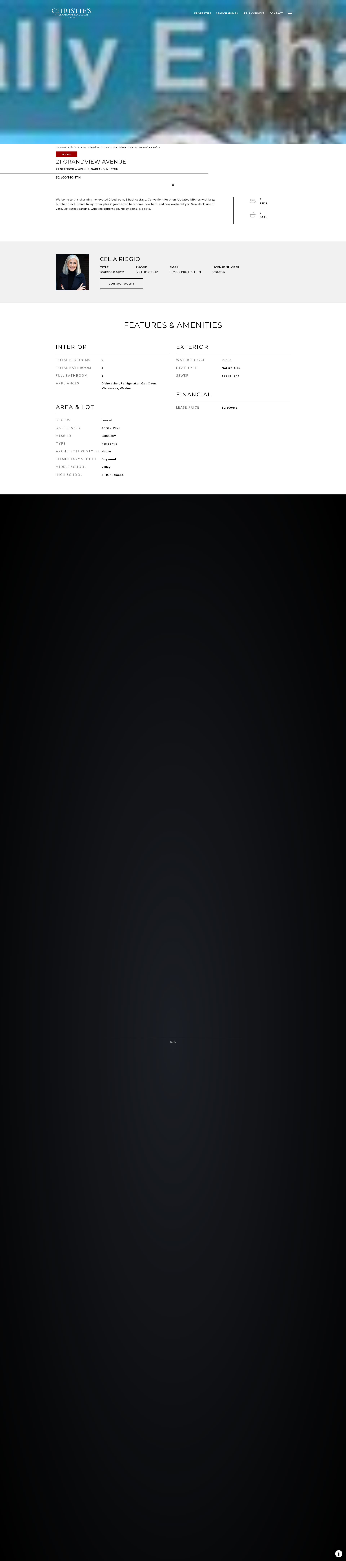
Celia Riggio (120, 259)
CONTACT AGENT (121, 283)
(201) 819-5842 (147, 271)
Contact (276, 13)
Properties (202, 13)
